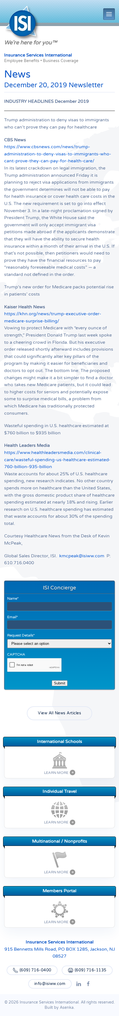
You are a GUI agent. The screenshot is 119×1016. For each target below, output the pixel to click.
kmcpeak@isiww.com (81, 556)
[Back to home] (22, 24)
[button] (109, 14)
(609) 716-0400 (35, 970)
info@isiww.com (50, 983)
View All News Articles (59, 713)
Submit (59, 683)
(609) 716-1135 (91, 970)
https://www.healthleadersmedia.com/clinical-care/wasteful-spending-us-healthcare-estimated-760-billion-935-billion (57, 459)
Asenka (67, 1007)
